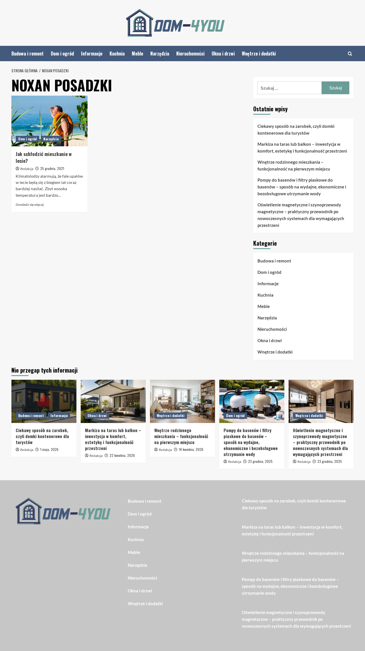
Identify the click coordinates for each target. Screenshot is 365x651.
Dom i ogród (62, 53)
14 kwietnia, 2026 (191, 449)
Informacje (91, 53)
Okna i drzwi (223, 53)
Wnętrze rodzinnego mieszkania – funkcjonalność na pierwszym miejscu (293, 165)
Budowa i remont (27, 53)
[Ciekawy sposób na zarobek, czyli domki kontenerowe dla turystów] (43, 401)
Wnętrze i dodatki (259, 53)
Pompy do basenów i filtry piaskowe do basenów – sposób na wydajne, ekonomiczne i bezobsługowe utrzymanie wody (301, 186)
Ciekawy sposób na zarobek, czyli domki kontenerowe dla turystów (295, 129)
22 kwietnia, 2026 (122, 455)
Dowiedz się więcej (30, 204)
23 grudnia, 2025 (260, 461)
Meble (137, 53)
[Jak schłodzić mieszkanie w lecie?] (49, 121)
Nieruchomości (190, 53)
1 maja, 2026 (49, 449)
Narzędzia (159, 53)
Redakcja (26, 169)
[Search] (350, 54)
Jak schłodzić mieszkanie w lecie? (44, 157)
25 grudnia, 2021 (52, 168)
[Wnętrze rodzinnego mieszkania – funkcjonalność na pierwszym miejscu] (182, 401)
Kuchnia (117, 53)
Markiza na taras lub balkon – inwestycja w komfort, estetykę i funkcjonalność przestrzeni (302, 147)
